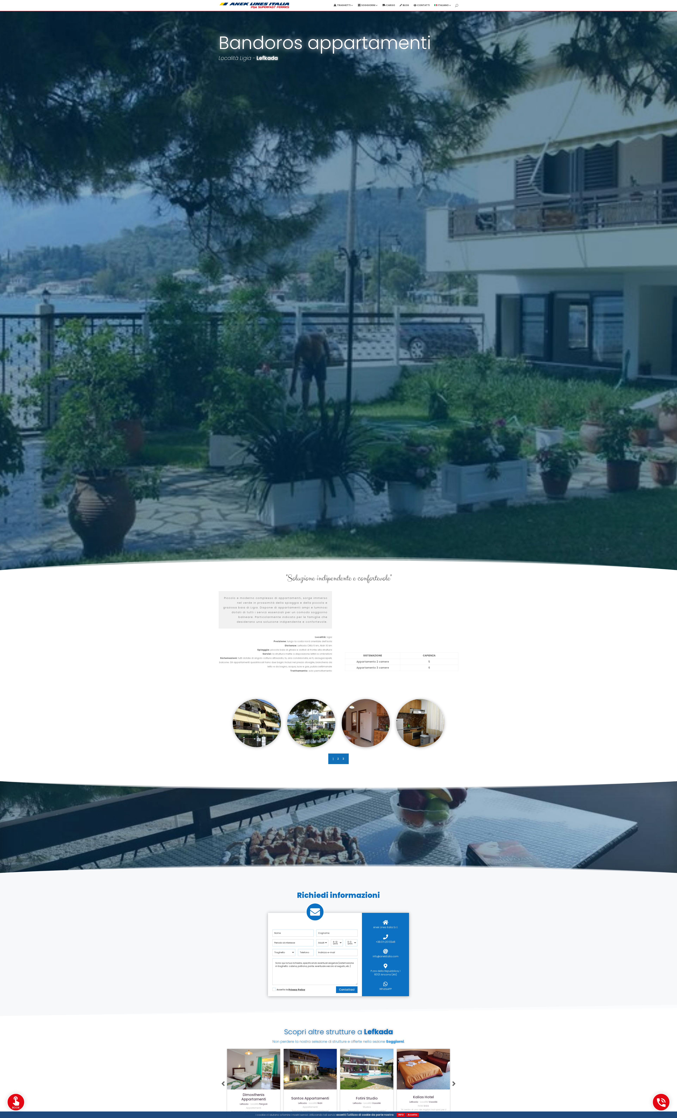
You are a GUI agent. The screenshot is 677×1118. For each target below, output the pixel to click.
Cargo (390, 5)
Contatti (423, 5)
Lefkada (267, 58)
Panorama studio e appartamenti (423, 1098)
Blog (406, 5)
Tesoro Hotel (254, 1098)
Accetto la (291, 989)
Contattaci (347, 989)
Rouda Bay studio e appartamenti (367, 1098)
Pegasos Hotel (310, 1098)
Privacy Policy (296, 989)
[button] (223, 1084)
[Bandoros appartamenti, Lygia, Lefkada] (257, 746)
